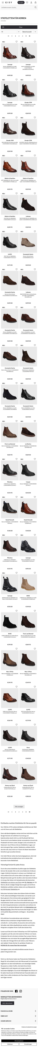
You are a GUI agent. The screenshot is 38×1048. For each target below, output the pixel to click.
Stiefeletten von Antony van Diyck (11, 882)
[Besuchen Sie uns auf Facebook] (15, 991)
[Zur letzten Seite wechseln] (29, 36)
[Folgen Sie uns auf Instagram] (20, 991)
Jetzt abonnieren (7, 1003)
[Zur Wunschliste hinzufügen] (16, 41)
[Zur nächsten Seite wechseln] (26, 36)
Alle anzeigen (19, 806)
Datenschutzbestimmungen (29, 1027)
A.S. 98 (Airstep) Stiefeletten (9, 889)
